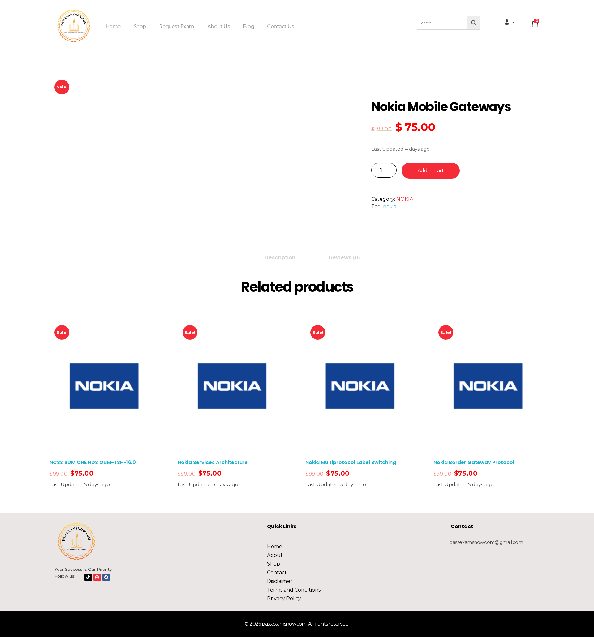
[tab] (280, 256)
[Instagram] (97, 577)
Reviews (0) (344, 257)
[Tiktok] (88, 577)
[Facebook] (106, 577)
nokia (389, 206)
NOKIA (404, 199)
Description (280, 257)
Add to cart (431, 171)
